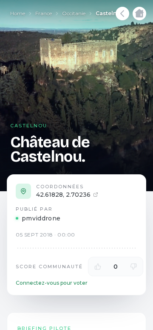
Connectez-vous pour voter (52, 283)
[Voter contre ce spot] (133, 266)
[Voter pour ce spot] (97, 266)
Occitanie (73, 13)
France (43, 13)
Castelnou (110, 13)
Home (17, 13)
